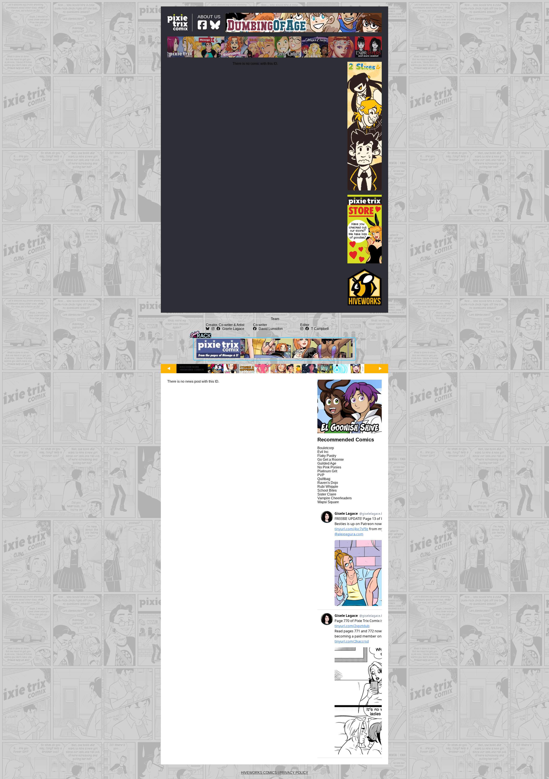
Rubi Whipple (327, 486)
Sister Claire (326, 494)
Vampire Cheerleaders (334, 498)
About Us (209, 16)
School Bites (327, 490)
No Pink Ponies (329, 467)
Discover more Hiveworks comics (192, 368)
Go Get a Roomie (330, 459)
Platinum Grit (327, 471)
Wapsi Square (328, 502)
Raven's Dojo (327, 483)
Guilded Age (326, 463)
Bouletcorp (325, 448)
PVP (320, 475)
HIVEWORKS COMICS (259, 772)
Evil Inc (323, 452)
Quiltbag (323, 479)
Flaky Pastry (326, 455)
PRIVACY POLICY (293, 772)
